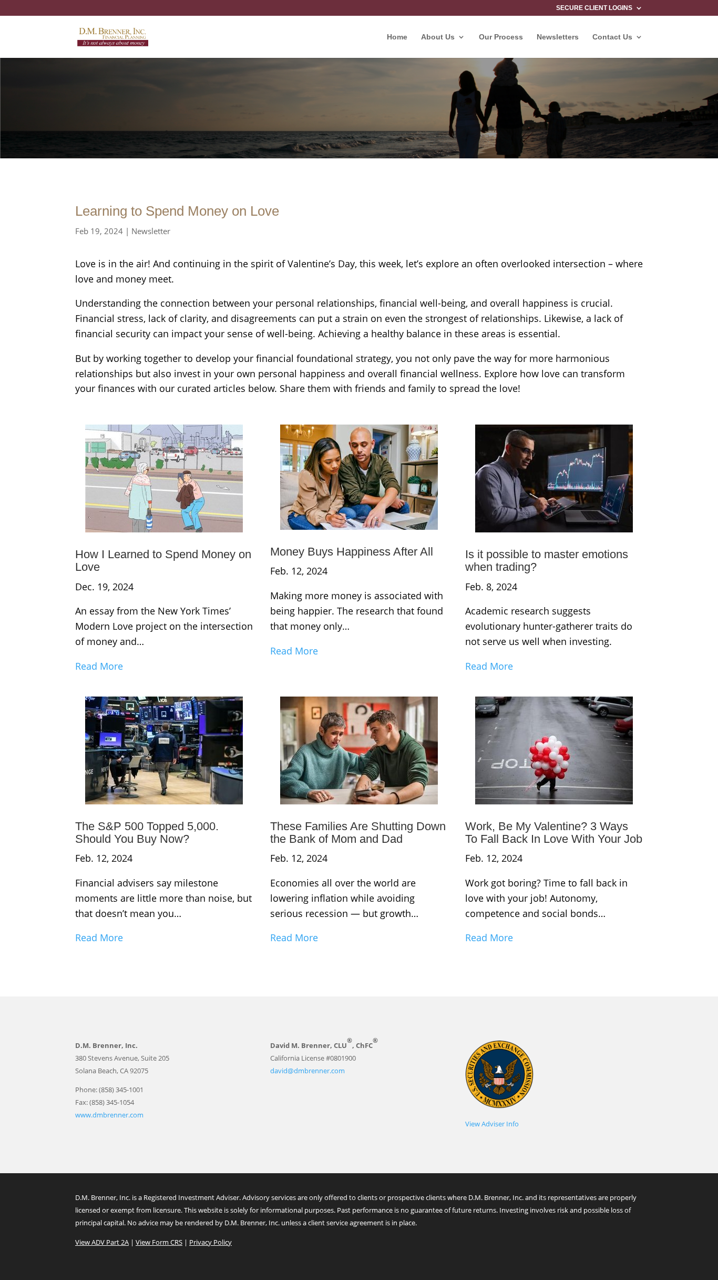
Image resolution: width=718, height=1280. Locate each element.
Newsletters (558, 37)
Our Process (501, 37)
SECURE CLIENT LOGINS (594, 8)
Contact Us (612, 37)
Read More (99, 666)
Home (397, 37)
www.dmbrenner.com (109, 1115)
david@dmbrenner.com (307, 1070)
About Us (438, 37)
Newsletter (150, 231)
